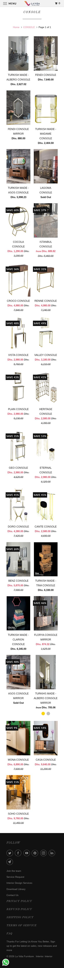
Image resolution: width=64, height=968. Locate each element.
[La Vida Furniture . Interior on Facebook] (19, 853)
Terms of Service (21, 925)
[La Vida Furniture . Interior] (32, 3)
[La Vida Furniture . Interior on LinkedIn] (52, 853)
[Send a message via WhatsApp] (6, 962)
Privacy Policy (19, 901)
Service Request (15, 876)
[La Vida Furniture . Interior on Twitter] (10, 853)
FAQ (9, 933)
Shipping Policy (20, 917)
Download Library (15, 889)
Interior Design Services (19, 883)
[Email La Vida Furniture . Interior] (10, 861)
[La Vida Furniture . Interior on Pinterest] (36, 853)
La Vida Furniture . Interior (29, 956)
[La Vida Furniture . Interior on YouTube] (27, 853)
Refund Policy (19, 909)
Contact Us (12, 895)
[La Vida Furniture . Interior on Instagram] (44, 853)
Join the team (13, 870)
